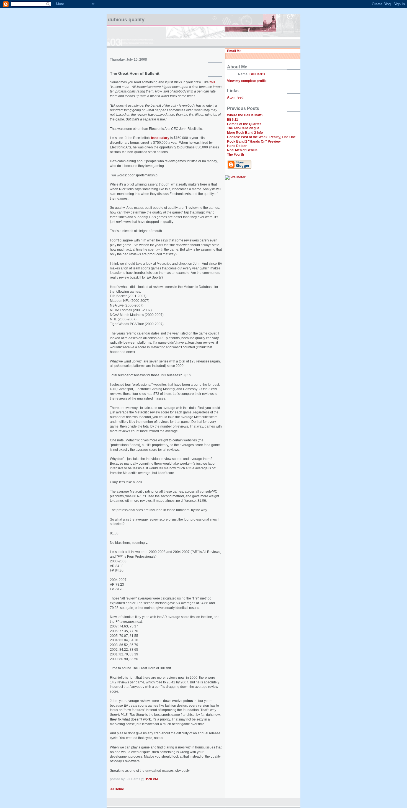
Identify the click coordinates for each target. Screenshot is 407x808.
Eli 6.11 (232, 120)
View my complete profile (247, 81)
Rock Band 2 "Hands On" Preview (253, 141)
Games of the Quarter (244, 124)
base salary (160, 138)
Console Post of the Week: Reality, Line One (261, 137)
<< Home (117, 789)
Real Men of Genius (242, 150)
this (212, 82)
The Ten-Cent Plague (243, 128)
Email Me (234, 51)
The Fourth (235, 154)
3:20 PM (151, 779)
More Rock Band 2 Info (245, 133)
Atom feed (235, 97)
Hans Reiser (237, 146)
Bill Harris (257, 74)
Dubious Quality (126, 19)
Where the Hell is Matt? (245, 115)
